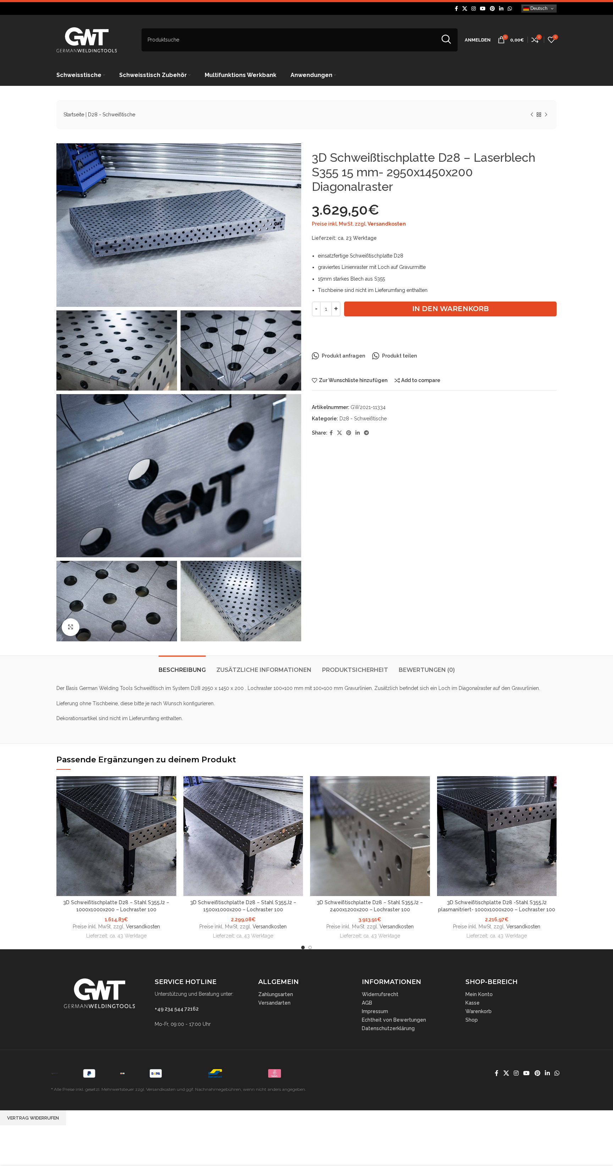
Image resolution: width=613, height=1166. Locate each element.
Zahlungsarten (275, 994)
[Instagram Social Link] (473, 8)
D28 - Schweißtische (111, 114)
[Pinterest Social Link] (492, 8)
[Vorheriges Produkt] (531, 114)
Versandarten (274, 1003)
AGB (367, 1003)
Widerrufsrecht (380, 994)
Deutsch (538, 8)
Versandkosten (387, 224)
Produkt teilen (399, 356)
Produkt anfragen (343, 356)
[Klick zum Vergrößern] (70, 627)
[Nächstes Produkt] (546, 114)
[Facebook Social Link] (456, 8)
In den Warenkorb (450, 308)
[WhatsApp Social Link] (510, 8)
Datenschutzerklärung (388, 1028)
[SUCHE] (446, 39)
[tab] (182, 666)
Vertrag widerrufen (33, 1118)
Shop (471, 1020)
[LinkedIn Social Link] (501, 8)
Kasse (472, 1003)
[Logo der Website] (86, 39)
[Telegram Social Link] (366, 433)
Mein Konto (479, 994)
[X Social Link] (464, 8)
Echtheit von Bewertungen (394, 1020)
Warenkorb (478, 1011)
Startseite (73, 114)
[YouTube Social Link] (483, 8)
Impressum (375, 1011)
